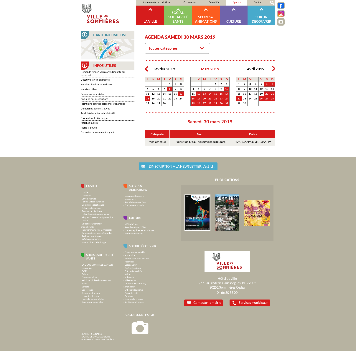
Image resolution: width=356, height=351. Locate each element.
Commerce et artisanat (93, 204)
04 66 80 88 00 (227, 292)
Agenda (237, 2)
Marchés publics (89, 122)
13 (158, 93)
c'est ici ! (182, 166)
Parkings (129, 296)
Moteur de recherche (272, 3)
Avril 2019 (255, 69)
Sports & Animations (206, 19)
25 (147, 103)
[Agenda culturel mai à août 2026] (257, 224)
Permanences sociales (92, 94)
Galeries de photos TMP (281, 22)
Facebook (281, 5)
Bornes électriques (134, 299)
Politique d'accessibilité (95, 336)
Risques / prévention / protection (97, 217)
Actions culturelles (134, 233)
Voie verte (129, 277)
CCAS (84, 271)
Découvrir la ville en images (95, 79)
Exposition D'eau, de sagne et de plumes (200, 141)
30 (221, 103)
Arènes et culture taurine (137, 258)
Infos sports (130, 199)
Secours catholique (91, 293)
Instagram (281, 13)
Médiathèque (157, 141)
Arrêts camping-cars (134, 302)
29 (215, 103)
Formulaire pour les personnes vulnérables (103, 103)
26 (153, 103)
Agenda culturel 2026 (135, 227)
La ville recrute (89, 198)
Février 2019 (164, 69)
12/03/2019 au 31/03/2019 (253, 141)
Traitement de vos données (97, 339)
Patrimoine (130, 255)
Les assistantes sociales (93, 299)
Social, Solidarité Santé (178, 17)
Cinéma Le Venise (133, 268)
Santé (84, 283)
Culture (233, 21)
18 (147, 98)
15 (169, 93)
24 (180, 98)
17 (180, 93)
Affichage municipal (91, 239)
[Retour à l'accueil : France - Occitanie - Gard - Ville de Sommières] (108, 12)
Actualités (214, 2)
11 (147, 93)
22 (169, 98)
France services (89, 277)
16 (175, 93)
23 (175, 98)
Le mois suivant (273, 68)
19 (153, 98)
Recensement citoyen (92, 211)
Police (85, 220)
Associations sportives (135, 202)
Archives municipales (92, 236)
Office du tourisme (134, 289)
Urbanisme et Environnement (96, 214)
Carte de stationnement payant (97, 132)
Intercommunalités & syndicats (97, 229)
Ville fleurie (130, 280)
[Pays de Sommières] (197, 230)
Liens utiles (87, 268)
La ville (150, 21)
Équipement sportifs (134, 205)
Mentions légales (91, 333)
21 (164, 98)
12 (153, 93)
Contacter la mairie (207, 302)
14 (164, 93)
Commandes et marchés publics (97, 233)
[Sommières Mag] (227, 230)
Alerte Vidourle (89, 127)
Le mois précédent (146, 68)
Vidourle (129, 274)
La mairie (86, 195)
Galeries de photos (140, 314)
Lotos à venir (131, 264)
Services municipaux (253, 302)
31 (226, 103)
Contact (258, 2)
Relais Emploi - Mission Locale (96, 280)
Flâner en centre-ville (135, 252)
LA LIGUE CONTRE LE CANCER (97, 264)
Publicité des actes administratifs (98, 113)
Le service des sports (134, 195)
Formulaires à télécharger (94, 118)
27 (158, 103)
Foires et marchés (133, 271)
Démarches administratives (95, 108)
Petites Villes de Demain (93, 201)
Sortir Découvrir (261, 19)
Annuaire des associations (156, 2)
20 (158, 98)
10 (180, 88)
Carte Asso (189, 2)
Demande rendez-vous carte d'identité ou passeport (103, 73)
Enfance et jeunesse (91, 208)
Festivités (129, 261)
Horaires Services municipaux (96, 84)
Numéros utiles (89, 89)
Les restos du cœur (91, 296)
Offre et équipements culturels (139, 230)
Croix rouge (87, 289)
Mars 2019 (210, 69)
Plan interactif (131, 293)
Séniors (85, 286)
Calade (85, 274)
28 (164, 103)
